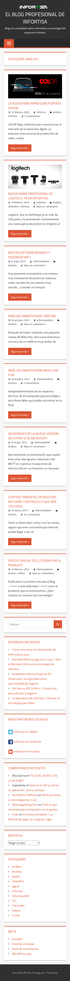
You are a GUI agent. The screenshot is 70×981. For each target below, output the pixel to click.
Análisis (57, 112)
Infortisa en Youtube (26, 751)
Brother (17, 871)
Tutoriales (18, 905)
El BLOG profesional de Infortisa (35, 17)
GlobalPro (13, 206)
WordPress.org (21, 954)
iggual (15, 886)
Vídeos (21, 573)
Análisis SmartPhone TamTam (32, 315)
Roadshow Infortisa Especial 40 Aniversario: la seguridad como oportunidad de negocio (29, 679)
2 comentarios (32, 116)
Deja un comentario (47, 206)
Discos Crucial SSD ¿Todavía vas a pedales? (34, 563)
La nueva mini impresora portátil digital (35, 105)
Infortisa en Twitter (25, 732)
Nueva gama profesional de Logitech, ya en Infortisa (30, 196)
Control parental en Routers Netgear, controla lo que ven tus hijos (32, 501)
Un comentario (32, 514)
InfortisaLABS (20, 896)
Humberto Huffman (24, 795)
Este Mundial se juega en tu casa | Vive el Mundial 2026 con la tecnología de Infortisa (34, 664)
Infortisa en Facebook (27, 741)
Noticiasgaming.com (25, 804)
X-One (16, 915)
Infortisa (41, 112)
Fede (15, 814)
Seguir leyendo (19, 148)
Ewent (16, 876)
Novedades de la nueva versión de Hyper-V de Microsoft (33, 436)
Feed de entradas (23, 944)
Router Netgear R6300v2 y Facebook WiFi (29, 255)
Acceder (17, 939)
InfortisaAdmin (41, 261)
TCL (14, 901)
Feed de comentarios (25, 949)
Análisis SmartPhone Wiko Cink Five (33, 372)
